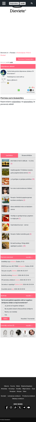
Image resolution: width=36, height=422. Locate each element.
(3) (11, 163)
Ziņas (33, 389)
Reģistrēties (14, 3)
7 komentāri (31, 318)
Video (24, 391)
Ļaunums (32, 336)
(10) (29, 173)
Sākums (6, 386)
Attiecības (4, 389)
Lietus (18, 336)
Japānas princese (5, 336)
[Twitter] (19, 407)
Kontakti (3, 396)
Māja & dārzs (26, 389)
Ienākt (23, 3)
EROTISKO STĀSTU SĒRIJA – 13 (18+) (22, 161)
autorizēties (28, 102)
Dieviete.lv (4, 53)
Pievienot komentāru (26, 59)
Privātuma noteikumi (28, 396)
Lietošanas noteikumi (14, 396)
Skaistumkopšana (26, 386)
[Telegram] (24, 407)
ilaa (3, 76)
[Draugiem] (15, 407)
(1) (20, 218)
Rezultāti (23, 318)
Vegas (11, 336)
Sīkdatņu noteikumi (18, 398)
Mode (18, 386)
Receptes (12, 391)
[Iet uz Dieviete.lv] (18, 7)
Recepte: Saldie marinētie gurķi (20, 234)
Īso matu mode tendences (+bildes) (21, 188)
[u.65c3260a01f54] (5, 332)
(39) (33, 179)
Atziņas (19, 391)
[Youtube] (28, 407)
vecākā (11, 62)
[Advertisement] (18, 32)
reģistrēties (16, 102)
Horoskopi (12, 389)
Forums (12, 53)
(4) (30, 234)
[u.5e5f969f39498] (32, 332)
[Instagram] (10, 407)
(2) (24, 200)
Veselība (18, 389)
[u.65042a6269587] (25, 332)
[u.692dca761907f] (12, 332)
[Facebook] (6, 407)
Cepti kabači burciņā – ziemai (19, 225)
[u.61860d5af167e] (18, 332)
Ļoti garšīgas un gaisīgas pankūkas (21, 179)
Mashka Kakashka (25, 336)
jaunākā (7, 62)
